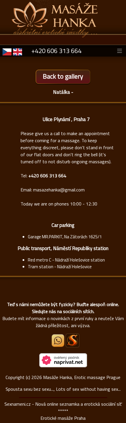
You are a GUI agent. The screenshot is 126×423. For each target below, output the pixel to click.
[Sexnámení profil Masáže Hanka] (72, 340)
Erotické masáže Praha (63, 418)
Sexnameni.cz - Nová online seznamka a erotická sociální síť (63, 403)
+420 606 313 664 (56, 51)
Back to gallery (63, 76)
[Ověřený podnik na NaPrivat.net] (63, 365)
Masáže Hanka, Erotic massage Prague (81, 377)
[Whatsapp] (58, 345)
